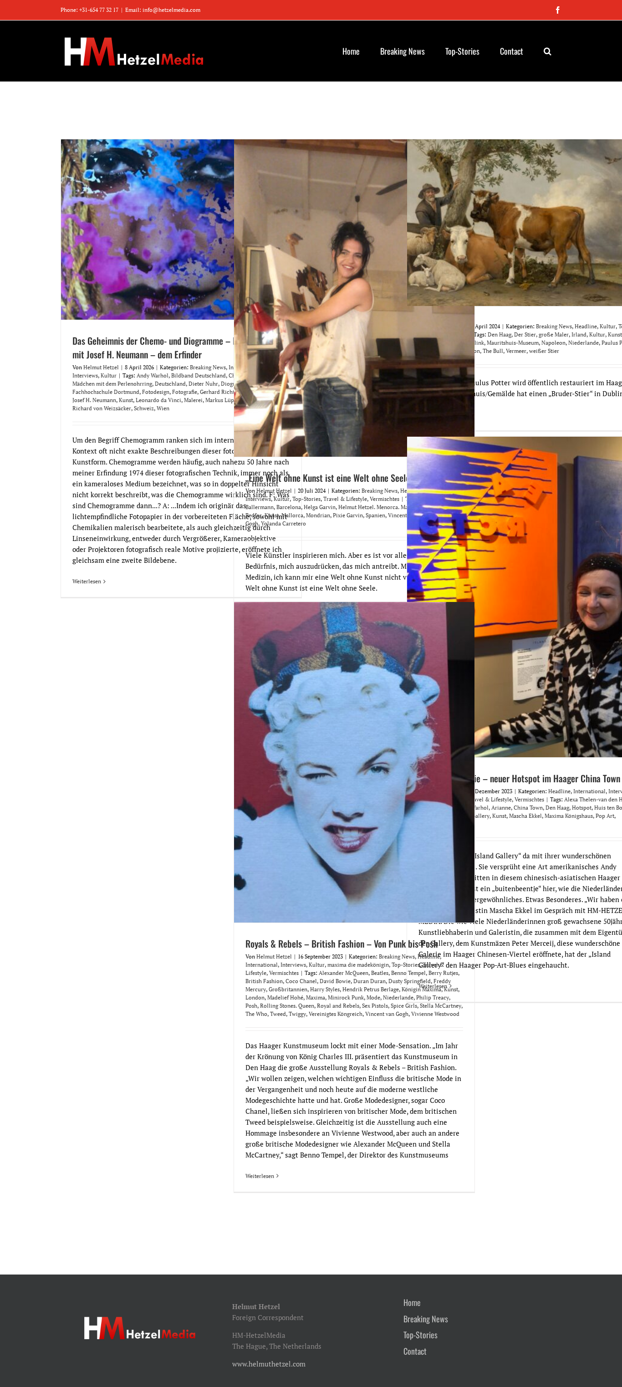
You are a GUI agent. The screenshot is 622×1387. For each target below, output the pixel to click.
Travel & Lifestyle (345, 498)
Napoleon (553, 342)
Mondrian (318, 515)
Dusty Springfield (409, 981)
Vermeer (516, 350)
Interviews (85, 375)
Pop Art (605, 815)
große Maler (554, 334)
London (255, 997)
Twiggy (297, 1013)
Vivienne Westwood (435, 1013)
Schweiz (144, 408)
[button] (547, 51)
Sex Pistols (375, 1005)
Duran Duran (369, 981)
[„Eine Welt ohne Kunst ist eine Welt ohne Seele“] (354, 298)
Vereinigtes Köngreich (335, 1013)
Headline (586, 326)
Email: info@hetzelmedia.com (162, 9)
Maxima (315, 997)
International (589, 791)
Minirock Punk (346, 997)
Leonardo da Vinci (158, 400)
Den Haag (499, 334)
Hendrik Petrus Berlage (370, 989)
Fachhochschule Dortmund (105, 391)
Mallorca (292, 515)
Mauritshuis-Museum (513, 342)
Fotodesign (155, 391)
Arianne (501, 807)
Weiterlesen (86, 581)
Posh (251, 1005)
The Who (256, 1013)
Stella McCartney (440, 1005)
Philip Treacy (432, 997)
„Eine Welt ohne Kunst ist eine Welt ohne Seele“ (329, 477)
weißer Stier (544, 350)
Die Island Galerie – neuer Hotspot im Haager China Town (519, 778)
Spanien (375, 515)
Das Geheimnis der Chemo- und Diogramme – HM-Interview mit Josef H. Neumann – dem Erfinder (176, 347)
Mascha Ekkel (525, 815)
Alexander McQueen (343, 972)
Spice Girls (404, 1005)
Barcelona (288, 507)
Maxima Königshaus (569, 815)
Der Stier (525, 334)
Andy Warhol (152, 375)
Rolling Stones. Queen (287, 1005)
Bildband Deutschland (198, 375)
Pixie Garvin (348, 515)
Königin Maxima (421, 989)
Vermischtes (384, 498)
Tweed (278, 1013)
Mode (373, 997)
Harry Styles (325, 989)
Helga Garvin (320, 507)
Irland (578, 334)
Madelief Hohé (285, 997)
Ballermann (259, 507)
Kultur (109, 375)
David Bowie (335, 981)
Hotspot (581, 807)
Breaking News (208, 367)
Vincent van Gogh (386, 1013)
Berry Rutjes (443, 972)
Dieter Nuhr (203, 383)
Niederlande (583, 342)
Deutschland (170, 383)
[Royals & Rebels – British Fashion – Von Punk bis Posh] (354, 762)
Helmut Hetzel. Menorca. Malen (377, 507)
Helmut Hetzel (101, 367)
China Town (528, 807)
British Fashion (264, 981)
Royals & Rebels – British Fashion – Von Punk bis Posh (341, 943)
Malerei (193, 400)
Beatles (379, 972)
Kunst (126, 400)
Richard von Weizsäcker (101, 408)
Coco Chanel (301, 981)
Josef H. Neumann (94, 400)
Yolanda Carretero (283, 523)
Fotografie (184, 391)
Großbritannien (288, 989)
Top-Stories (306, 498)
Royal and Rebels (338, 1005)
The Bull (493, 350)
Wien (163, 408)
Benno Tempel (408, 972)
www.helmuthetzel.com (269, 1363)
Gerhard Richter (220, 391)
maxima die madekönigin (358, 964)
